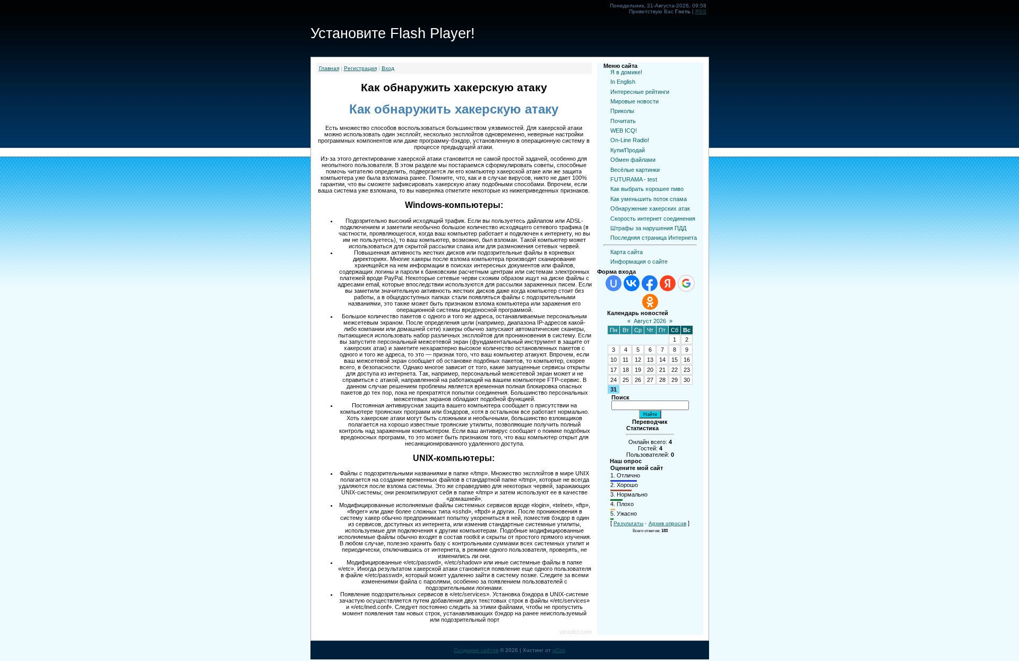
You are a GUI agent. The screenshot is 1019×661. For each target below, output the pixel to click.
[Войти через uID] (613, 283)
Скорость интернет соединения (652, 218)
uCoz (558, 650)
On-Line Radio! (629, 140)
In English (622, 82)
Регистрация (360, 68)
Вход (388, 68)
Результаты (628, 523)
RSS (700, 11)
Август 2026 (650, 321)
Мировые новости (634, 101)
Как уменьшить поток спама (648, 199)
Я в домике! (626, 72)
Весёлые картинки (635, 170)
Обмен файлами (632, 159)
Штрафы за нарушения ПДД (648, 228)
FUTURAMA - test (633, 179)
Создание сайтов (476, 650)
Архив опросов (667, 523)
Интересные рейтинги (639, 92)
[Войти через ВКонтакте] (632, 283)
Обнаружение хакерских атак (650, 208)
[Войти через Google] (686, 283)
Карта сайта (626, 252)
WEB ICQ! (623, 130)
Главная (329, 68)
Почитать (623, 121)
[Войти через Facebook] (650, 283)
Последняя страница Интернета (653, 237)
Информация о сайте (639, 261)
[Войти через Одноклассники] (650, 302)
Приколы (622, 111)
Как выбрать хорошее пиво (647, 189)
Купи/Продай (627, 150)
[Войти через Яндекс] (668, 283)
